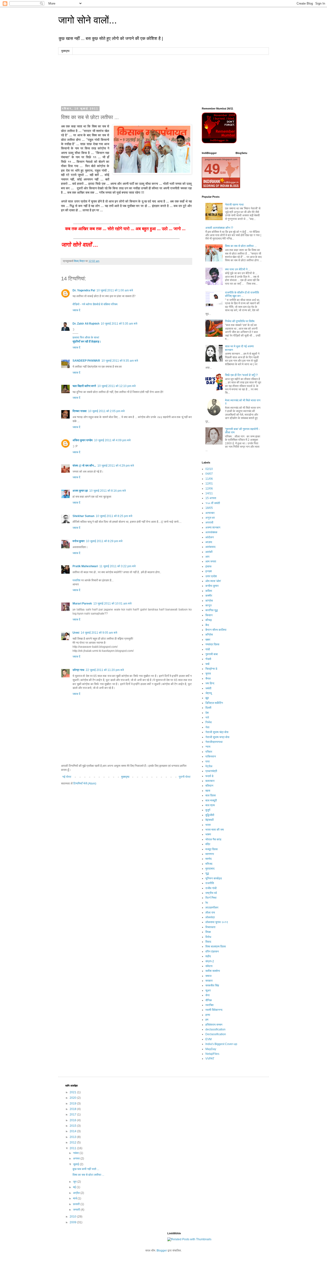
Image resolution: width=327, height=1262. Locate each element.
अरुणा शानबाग (212, 527)
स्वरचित (209, 1005)
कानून (208, 605)
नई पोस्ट (66, 776)
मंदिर (207, 844)
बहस (207, 790)
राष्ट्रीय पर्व (211, 893)
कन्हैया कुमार (212, 585)
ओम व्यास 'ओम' (213, 581)
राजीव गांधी (211, 888)
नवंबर (76, 1153)
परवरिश (76, 580)
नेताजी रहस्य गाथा (234, 204)
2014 (73, 1131)
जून (75, 1181)
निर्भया (208, 722)
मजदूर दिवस (211, 849)
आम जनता (210, 561)
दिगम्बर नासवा (80, 411)
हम (206, 1019)
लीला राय (210, 912)
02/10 (209, 469)
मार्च (75, 1198)
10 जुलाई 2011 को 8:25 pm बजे (114, 516)
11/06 (209, 478)
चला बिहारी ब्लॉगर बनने (84, 386)
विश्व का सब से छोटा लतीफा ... (241, 246)
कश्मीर (208, 595)
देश (207, 712)
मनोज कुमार (79, 541)
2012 (73, 1142)
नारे (207, 717)
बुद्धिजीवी (209, 815)
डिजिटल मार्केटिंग (214, 703)
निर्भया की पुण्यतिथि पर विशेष (239, 321)
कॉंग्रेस (209, 634)
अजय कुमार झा (80, 490)
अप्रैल (76, 1193)
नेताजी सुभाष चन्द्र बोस (217, 737)
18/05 (209, 508)
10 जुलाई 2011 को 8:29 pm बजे (104, 541)
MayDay (210, 1049)
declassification (215, 1029)
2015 (73, 1125)
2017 (73, 1114)
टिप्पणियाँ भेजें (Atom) (84, 783)
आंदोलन (209, 537)
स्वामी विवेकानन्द (213, 1010)
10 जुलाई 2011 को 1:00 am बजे (114, 290)
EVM (208, 1039)
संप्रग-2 (209, 961)
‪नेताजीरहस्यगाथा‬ (214, 742)
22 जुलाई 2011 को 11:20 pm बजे (105, 670)
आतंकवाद (210, 547)
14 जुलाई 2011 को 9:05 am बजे (99, 632)
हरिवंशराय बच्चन (213, 1024)
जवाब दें (76, 310)
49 (212, 169)
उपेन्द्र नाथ (78, 670)
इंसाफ (208, 566)
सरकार (209, 980)
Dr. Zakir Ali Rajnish (86, 323)
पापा (207, 761)
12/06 (209, 488)
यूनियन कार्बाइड (213, 878)
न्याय (207, 746)
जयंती (208, 688)
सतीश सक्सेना (212, 971)
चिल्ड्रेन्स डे (211, 668)
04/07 (209, 473)
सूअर (208, 990)
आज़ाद (208, 542)
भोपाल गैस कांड (213, 839)
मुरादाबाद (209, 868)
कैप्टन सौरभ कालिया (215, 629)
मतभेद (208, 858)
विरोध (208, 937)
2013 (73, 1137)
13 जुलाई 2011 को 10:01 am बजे (112, 603)
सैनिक (208, 1000)
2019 (73, 1103)
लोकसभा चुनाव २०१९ (216, 922)
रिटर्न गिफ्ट (211, 897)
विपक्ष (208, 932)
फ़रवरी (76, 1204)
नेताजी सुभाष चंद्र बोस (216, 732)
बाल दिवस (210, 795)
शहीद (208, 956)
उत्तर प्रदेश (211, 576)
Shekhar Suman (83, 516)
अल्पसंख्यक (211, 532)
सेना (207, 995)
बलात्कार (209, 781)
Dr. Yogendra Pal (84, 290)
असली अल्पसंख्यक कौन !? (219, 227)
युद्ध (207, 873)
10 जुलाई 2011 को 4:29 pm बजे (115, 465)
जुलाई (76, 1164)
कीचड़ (208, 620)
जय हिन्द (209, 683)
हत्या (207, 1015)
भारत (208, 825)
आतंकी (209, 552)
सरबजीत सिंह (212, 985)
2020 (73, 1097)
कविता (208, 591)
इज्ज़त (208, 571)
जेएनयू (208, 693)
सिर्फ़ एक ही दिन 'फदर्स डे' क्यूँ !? (241, 375)
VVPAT (209, 1058)
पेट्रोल (208, 766)
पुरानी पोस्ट (185, 776)
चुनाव (208, 673)
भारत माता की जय (214, 829)
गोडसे (208, 659)
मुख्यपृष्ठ (65, 51)
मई (75, 1187)
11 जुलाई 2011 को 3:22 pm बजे (117, 566)
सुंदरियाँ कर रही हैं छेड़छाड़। (87, 341)
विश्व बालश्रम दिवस (215, 946)
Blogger (162, 1250)
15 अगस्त (210, 498)
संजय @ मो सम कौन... (84, 465)
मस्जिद (208, 863)
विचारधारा (210, 927)
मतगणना (209, 854)
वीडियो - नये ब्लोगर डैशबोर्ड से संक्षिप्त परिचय (95, 304)
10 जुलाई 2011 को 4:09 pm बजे (112, 440)
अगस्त (76, 1158)
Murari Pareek (82, 603)
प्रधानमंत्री (211, 771)
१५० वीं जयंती (212, 503)
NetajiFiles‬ (212, 1053)
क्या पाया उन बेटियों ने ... (237, 269)
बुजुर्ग (207, 810)
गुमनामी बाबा (211, 654)
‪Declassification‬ (215, 1034)
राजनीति (209, 883)
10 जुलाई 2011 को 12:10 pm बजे (116, 386)
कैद (207, 625)
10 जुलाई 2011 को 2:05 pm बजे (106, 411)
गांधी (207, 649)
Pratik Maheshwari (85, 566)
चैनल (208, 678)
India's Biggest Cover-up (221, 1044)
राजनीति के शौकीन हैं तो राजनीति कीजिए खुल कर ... (242, 294)
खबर (207, 639)
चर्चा (207, 664)
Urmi (76, 632)
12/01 (209, 483)
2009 (73, 1222)
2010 (73, 1216)
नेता (207, 727)
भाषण (208, 834)
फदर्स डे (209, 776)
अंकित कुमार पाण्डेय (83, 440)
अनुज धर (210, 517)
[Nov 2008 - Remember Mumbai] (219, 142)
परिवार (208, 751)
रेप (206, 902)
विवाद (208, 941)
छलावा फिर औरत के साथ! (86, 337)
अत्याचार (209, 513)
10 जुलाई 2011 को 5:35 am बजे (119, 323)
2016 (73, 1120)
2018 (73, 1109)
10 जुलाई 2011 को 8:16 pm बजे (107, 490)
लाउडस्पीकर (211, 907)
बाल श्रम (210, 805)
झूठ (207, 698)
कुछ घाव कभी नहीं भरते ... (86, 1169)
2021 (73, 1092)
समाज (208, 976)
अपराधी (209, 522)
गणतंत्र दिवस (212, 644)
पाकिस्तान (210, 756)
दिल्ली (208, 707)
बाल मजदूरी (211, 800)
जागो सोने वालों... (87, 20)
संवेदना (209, 966)
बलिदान (209, 785)
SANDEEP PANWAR (86, 360)
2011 (73, 1148)
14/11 (209, 493)
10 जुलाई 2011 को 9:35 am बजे (119, 360)
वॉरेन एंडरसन (212, 951)
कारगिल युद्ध (211, 610)
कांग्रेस (209, 600)
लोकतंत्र (210, 917)
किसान (209, 615)
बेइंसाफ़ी (209, 819)
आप (207, 556)
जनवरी (77, 1209)
